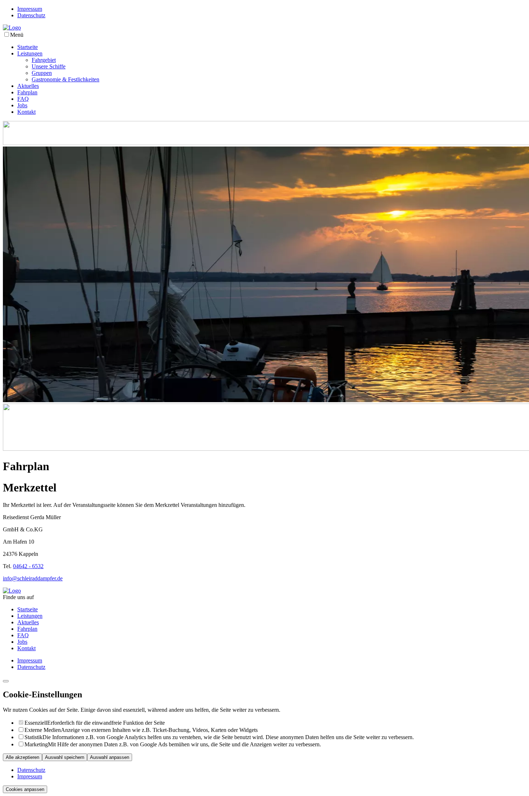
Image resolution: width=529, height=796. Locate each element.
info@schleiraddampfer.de (33, 578)
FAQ (23, 99)
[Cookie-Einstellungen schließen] (6, 681)
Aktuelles (28, 86)
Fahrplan (27, 92)
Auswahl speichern (64, 757)
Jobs (22, 105)
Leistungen (29, 53)
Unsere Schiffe (48, 66)
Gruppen (42, 73)
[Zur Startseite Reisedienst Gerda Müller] (12, 27)
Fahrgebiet (44, 60)
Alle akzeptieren (22, 757)
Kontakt (26, 112)
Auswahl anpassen (109, 757)
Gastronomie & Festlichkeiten (65, 79)
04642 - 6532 (28, 566)
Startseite (27, 47)
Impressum (29, 9)
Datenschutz (31, 15)
